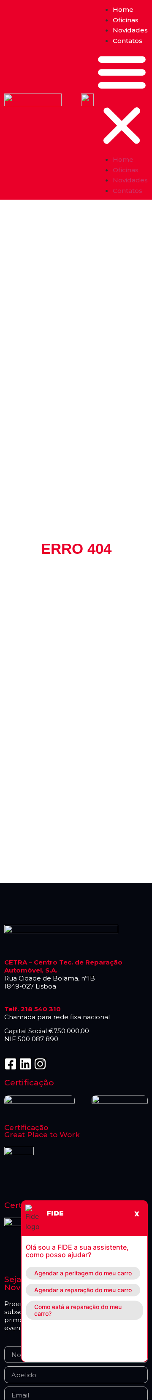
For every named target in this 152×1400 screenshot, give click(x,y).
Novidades (130, 30)
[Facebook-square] (10, 1064)
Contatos (127, 41)
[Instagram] (40, 1064)
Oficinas (125, 20)
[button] (122, 99)
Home (123, 9)
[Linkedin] (25, 1064)
